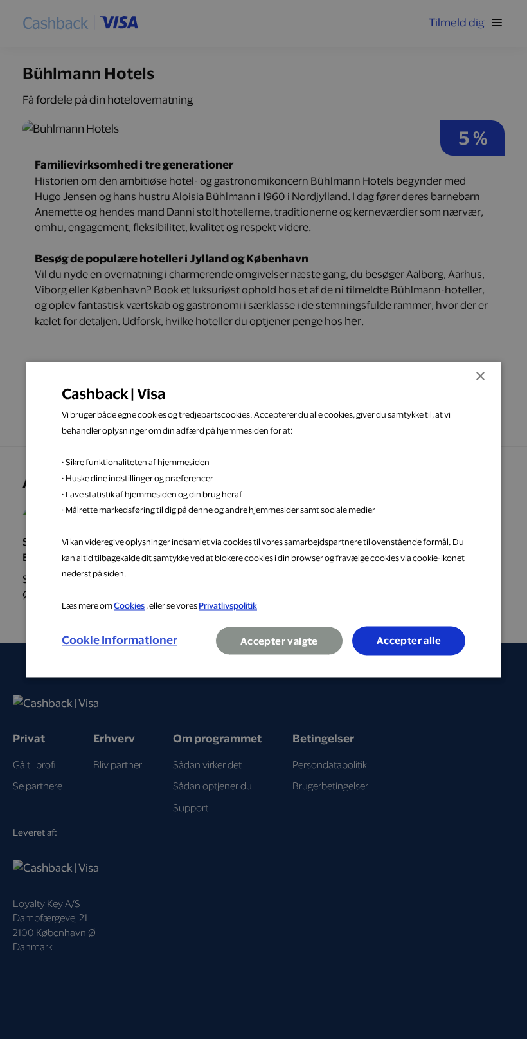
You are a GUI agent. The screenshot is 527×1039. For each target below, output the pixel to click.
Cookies (129, 605)
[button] (119, 640)
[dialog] (263, 519)
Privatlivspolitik (228, 605)
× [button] (480, 377)
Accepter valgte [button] (279, 641)
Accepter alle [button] (409, 640)
